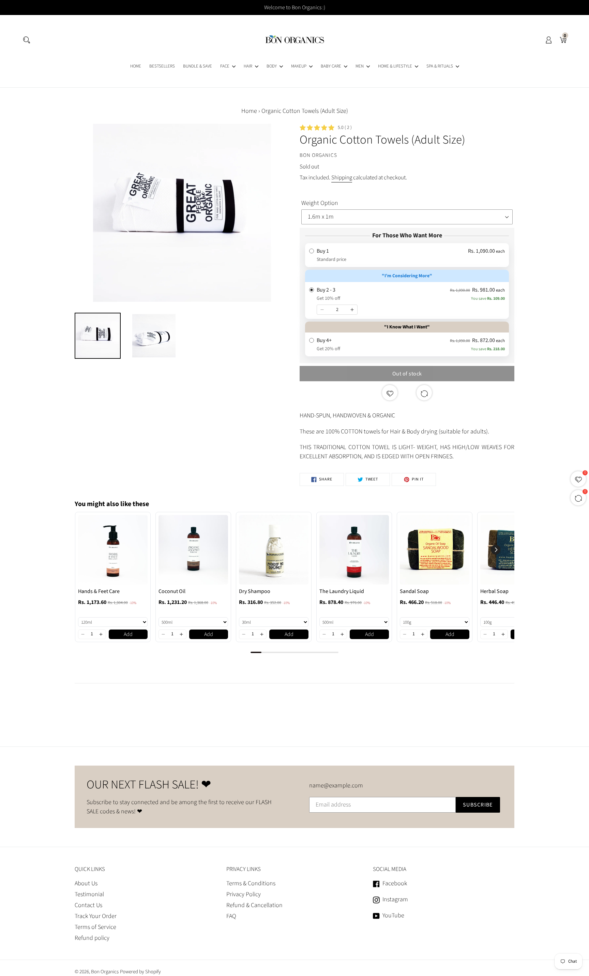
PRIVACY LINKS (243, 869)
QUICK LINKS (90, 869)
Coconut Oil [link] (171, 591)
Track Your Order (96, 916)
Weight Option (319, 203)
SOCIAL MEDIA (389, 869)
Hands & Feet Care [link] (99, 591)
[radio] (407, 255)
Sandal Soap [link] (414, 591)
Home (249, 111)
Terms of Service (95, 927)
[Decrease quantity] (322, 309)
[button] (83, 634)
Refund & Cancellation (254, 905)
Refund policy (92, 938)
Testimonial (89, 894)
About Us (86, 883)
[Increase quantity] (352, 309)
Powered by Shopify (140, 971)
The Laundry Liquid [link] (341, 591)
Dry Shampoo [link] (254, 591)
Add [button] (128, 634)
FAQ (231, 916)
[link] (113, 550)
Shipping (341, 178)
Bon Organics (105, 971)
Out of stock (407, 374)
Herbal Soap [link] (494, 591)
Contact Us (88, 905)
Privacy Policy (243, 894)
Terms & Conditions (250, 883)
